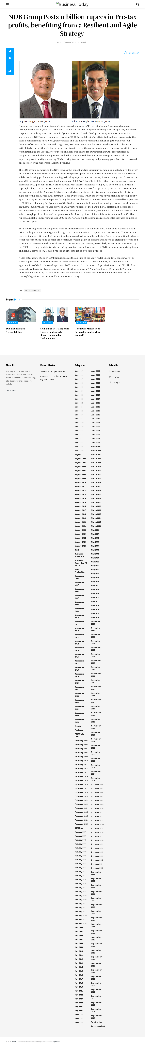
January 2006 (80, 844)
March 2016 (96, 490)
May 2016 (95, 581)
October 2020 (97, 848)
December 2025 (79, 720)
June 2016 (95, 407)
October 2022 (97, 856)
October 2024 (97, 864)
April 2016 (79, 414)
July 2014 (79, 967)
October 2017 (97, 836)
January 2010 (80, 859)
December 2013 (79, 635)
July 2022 (79, 995)
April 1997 (79, 371)
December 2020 (79, 681)
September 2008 (96, 905)
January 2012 (80, 867)
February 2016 (81, 784)
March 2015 (96, 486)
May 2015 (95, 577)
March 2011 (96, 470)
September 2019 (96, 977)
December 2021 (79, 688)
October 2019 (97, 844)
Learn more (11, 390)
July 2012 (79, 959)
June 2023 (95, 430)
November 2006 (96, 635)
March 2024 (13, 323)
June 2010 (95, 383)
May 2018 (95, 589)
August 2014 (80, 498)
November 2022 (96, 746)
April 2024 (79, 442)
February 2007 (81, 748)
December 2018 (79, 668)
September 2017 (96, 964)
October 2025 (97, 868)
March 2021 (96, 506)
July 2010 (79, 951)
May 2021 (95, 597)
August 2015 (80, 502)
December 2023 (79, 707)
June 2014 (95, 399)
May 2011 (95, 561)
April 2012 (79, 399)
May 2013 (95, 569)
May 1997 (95, 534)
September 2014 (96, 945)
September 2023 (96, 1003)
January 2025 (80, 919)
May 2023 (95, 605)
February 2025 (81, 820)
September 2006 (96, 892)
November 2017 (96, 714)
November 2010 (96, 668)
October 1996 (97, 784)
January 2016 (80, 883)
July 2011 (79, 955)
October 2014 (97, 824)
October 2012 (97, 816)
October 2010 (97, 808)
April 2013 (79, 403)
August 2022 (80, 530)
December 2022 (79, 694)
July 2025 (79, 1006)
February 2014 (81, 776)
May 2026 (95, 617)
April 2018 (79, 422)
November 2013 (96, 687)
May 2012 (95, 565)
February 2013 (81, 772)
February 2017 (81, 788)
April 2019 (79, 426)
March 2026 (96, 526)
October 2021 (97, 852)
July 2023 (79, 998)
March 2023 (96, 514)
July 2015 (79, 971)
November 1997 (96, 629)
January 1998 (80, 836)
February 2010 (81, 760)
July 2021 (79, 991)
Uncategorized (98, 1026)
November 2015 (96, 700)
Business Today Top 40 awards (81, 563)
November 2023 (96, 759)
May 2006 (95, 542)
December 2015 (79, 649)
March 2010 (96, 466)
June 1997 (79, 1018)
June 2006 (79, 1022)
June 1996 (79, 1014)
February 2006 (81, 744)
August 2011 (80, 486)
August (78, 454)
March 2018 (96, 498)
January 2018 (80, 891)
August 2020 (80, 522)
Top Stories (96, 1022)
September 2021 (96, 990)
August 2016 (80, 506)
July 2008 (79, 943)
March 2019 (96, 502)
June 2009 (95, 379)
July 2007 (79, 939)
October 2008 (97, 800)
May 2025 (95, 613)
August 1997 (80, 462)
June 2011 (95, 387)
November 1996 (96, 622)
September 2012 (96, 931)
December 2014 (79, 642)
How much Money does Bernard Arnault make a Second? (87, 332)
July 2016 (79, 975)
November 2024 (96, 766)
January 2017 (80, 887)
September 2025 (96, 1016)
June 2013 (95, 395)
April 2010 (79, 391)
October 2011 (97, 812)
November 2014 (96, 694)
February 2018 (81, 792)
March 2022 (96, 510)
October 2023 (97, 860)
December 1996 (79, 577)
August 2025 (80, 542)
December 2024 (79, 714)
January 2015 (80, 879)
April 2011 (79, 395)
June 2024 (95, 434)
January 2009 (80, 855)
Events (78, 726)
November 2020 (96, 733)
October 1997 (97, 788)
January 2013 (80, 871)
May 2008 (95, 550)
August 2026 (80, 546)
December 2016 (79, 655)
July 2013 (79, 963)
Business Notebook (79, 555)
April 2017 (79, 418)
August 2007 (80, 470)
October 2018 (97, 840)
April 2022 (79, 434)
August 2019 (80, 518)
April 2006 (79, 375)
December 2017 (79, 662)
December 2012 (79, 629)
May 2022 (95, 601)
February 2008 (81, 752)
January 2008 (80, 851)
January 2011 (80, 863)
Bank (77, 550)
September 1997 (96, 879)
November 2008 (96, 655)
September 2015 (96, 951)
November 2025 (96, 779)
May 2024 (95, 609)
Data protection (80, 570)
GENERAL (79, 828)
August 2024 (80, 538)
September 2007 (96, 899)
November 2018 (96, 720)
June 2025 (95, 438)
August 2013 (80, 494)
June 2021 (95, 422)
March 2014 (96, 482)
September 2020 (96, 984)
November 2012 (96, 681)
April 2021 (79, 430)
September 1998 (96, 886)
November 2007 (96, 648)
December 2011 (79, 622)
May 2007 (95, 546)
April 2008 (79, 383)
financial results (32, 290)
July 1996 (79, 927)
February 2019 (81, 796)
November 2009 (96, 661)
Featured (79, 730)
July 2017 (79, 979)
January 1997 (80, 832)
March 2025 (96, 522)
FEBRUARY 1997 (79, 735)
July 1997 (79, 931)
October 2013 (97, 820)
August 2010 (80, 482)
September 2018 (96, 971)
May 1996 (95, 530)
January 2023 (80, 911)
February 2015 (81, 780)
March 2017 (96, 494)
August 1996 (80, 458)
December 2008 (79, 603)
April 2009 (79, 387)
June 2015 (95, 403)
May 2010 (95, 557)
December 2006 (79, 590)
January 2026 (80, 923)
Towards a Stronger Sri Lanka (52, 371)
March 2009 (96, 462)
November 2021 (96, 740)
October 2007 (97, 796)
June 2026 (95, 442)
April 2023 (79, 438)
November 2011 (96, 674)
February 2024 (81, 812)
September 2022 (96, 997)
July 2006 (79, 935)
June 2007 (95, 371)
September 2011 (96, 925)
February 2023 (81, 808)
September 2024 (96, 1010)
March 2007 (96, 454)
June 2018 (95, 414)
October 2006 (97, 792)
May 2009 (95, 554)
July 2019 (79, 987)
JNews (13, 1041)
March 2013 (96, 478)
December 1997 (79, 583)
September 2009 (96, 912)
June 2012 (95, 391)
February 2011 (81, 764)
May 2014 (95, 573)
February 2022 (81, 804)
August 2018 (80, 514)
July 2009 (79, 947)
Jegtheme (55, 1041)
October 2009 (97, 804)
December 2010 (79, 616)
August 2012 (80, 490)
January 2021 (80, 903)
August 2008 (80, 474)
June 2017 (95, 410)
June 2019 (95, 418)
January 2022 (80, 907)
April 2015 (79, 410)
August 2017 (80, 510)
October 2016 (97, 832)
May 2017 (95, 585)
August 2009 (80, 478)
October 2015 (97, 828)
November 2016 (96, 707)
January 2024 (80, 915)
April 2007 (79, 379)
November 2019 (96, 727)
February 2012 (81, 768)
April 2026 (79, 450)
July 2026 (79, 1010)
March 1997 (96, 446)
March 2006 (96, 450)
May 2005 (95, 538)
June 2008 (95, 375)
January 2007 (80, 848)
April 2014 (79, 407)
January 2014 (80, 875)
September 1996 (96, 873)
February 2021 (81, 800)
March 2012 (96, 474)
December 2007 (79, 596)
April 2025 (79, 446)
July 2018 (79, 983)
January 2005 (80, 840)
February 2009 (81, 756)
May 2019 (95, 593)
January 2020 (80, 899)
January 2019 (80, 895)
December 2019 (79, 675)
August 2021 (80, 526)
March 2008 (96, 458)
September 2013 (96, 938)
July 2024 (79, 1002)
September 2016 (96, 958)
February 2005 (81, 740)
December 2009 (79, 609)
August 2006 (80, 466)
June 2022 (95, 426)
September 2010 (96, 918)
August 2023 (80, 534)
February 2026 (81, 824)
